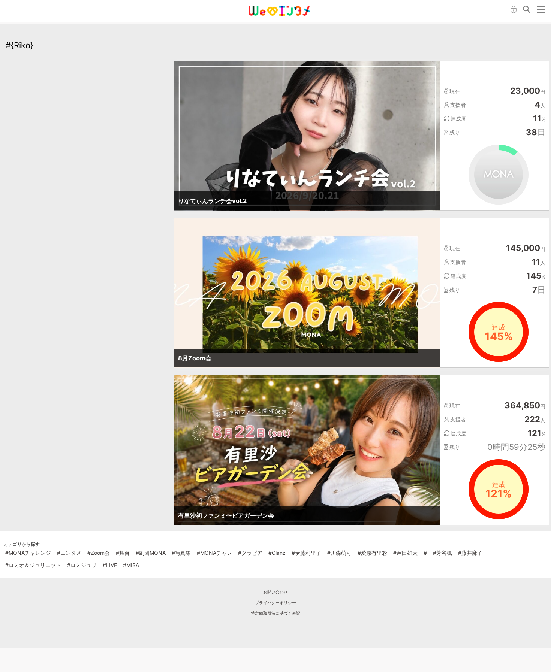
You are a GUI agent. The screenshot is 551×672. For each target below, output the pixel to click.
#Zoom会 (98, 553)
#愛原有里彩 (372, 553)
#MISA (131, 565)
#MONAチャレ (214, 553)
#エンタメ (69, 553)
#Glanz (277, 553)
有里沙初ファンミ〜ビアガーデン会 (226, 515)
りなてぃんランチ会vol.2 (212, 201)
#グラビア (250, 553)
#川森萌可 (339, 553)
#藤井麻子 (470, 553)
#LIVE (110, 565)
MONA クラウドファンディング (279, 11)
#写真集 (181, 553)
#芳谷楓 (442, 553)
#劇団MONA (151, 553)
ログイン (513, 9)
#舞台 (123, 553)
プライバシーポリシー (275, 602)
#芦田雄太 (405, 553)
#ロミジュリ (82, 565)
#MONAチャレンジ (28, 553)
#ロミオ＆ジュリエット (33, 565)
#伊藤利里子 (306, 553)
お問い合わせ (275, 592)
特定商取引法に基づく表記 (275, 613)
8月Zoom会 (194, 358)
